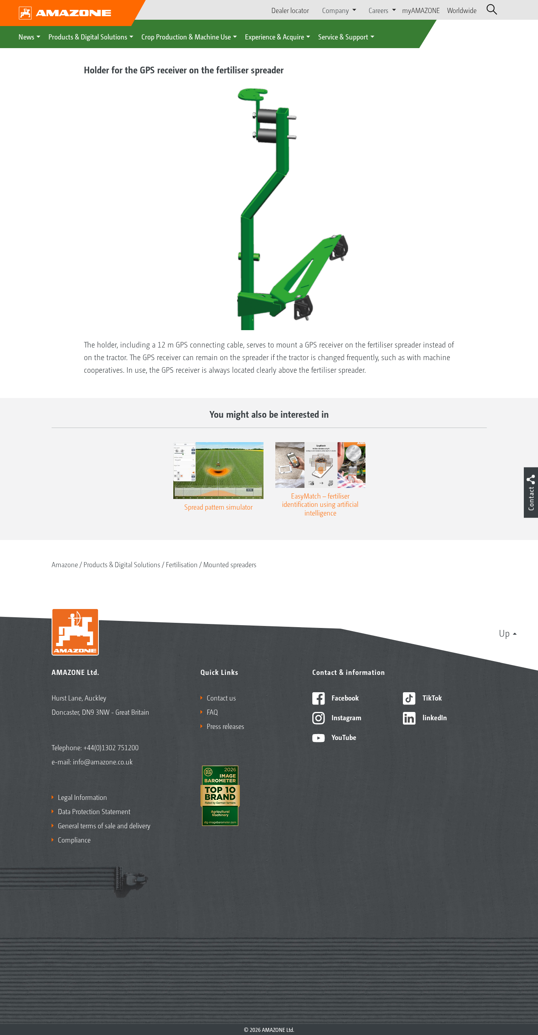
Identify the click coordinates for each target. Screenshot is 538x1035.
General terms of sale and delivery (104, 825)
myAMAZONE (421, 9)
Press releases (225, 725)
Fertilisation (182, 564)
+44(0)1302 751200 (111, 747)
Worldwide (462, 9)
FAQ (212, 711)
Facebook (344, 697)
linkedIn (434, 717)
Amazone (65, 564)
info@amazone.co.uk (103, 761)
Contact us (221, 697)
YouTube (343, 736)
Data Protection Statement (94, 811)
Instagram (345, 717)
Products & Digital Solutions (87, 36)
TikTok (431, 697)
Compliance (74, 839)
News (26, 36)
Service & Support (343, 36)
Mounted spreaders (229, 564)
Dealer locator (290, 9)
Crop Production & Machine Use (186, 36)
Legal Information (82, 796)
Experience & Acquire (274, 36)
